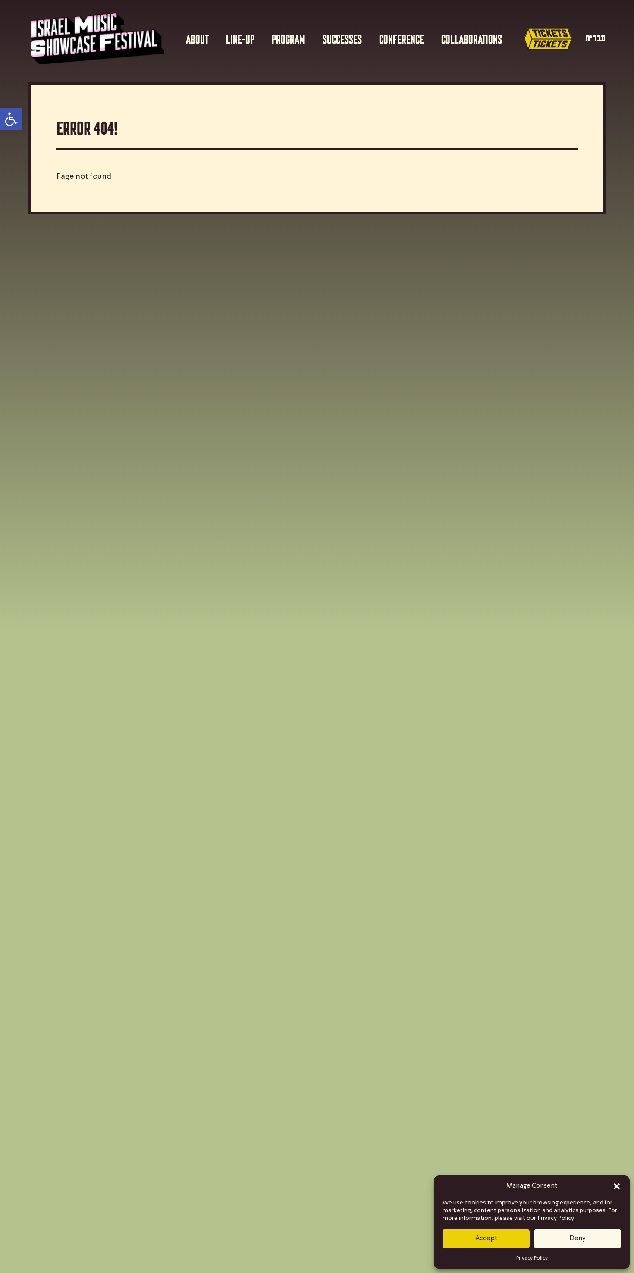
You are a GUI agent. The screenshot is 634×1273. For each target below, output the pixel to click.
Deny (577, 1238)
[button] (616, 1186)
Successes (342, 38)
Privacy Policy (532, 1258)
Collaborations (471, 38)
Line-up (240, 38)
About (197, 38)
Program (288, 38)
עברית (595, 38)
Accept (486, 1238)
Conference (401, 38)
